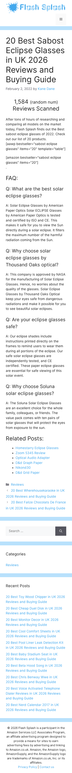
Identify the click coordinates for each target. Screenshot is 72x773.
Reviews (17, 484)
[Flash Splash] (36, 7)
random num (43, 102)
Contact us (47, 767)
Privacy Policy (27, 767)
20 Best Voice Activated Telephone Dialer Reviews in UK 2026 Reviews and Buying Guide (33, 693)
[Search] (60, 531)
